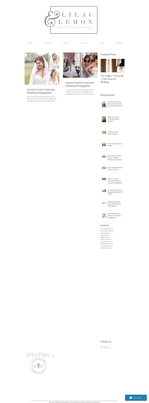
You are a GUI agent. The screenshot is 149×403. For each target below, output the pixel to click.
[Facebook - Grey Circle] (108, 347)
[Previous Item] (104, 65)
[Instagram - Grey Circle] (105, 347)
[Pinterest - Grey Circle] (102, 347)
